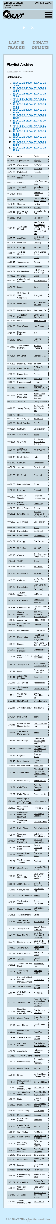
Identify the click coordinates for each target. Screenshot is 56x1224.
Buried (36, 527)
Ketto (36, 287)
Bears (36, 717)
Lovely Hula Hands (39, 947)
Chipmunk (38, 475)
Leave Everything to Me (39, 695)
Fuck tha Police (37, 340)
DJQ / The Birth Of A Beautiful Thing (40, 614)
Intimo (36, 733)
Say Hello (38, 1068)
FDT (35, 177)
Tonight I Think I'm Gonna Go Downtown (40, 748)
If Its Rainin (39, 708)
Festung (37, 243)
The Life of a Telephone (39, 1150)
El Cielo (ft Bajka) (38, 368)
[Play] (24, 27)
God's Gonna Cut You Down (40, 664)
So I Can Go (39, 1088)
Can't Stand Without (39, 238)
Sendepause (39, 463)
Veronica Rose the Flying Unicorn (40, 1194)
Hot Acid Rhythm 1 (38, 347)
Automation (12, 71)
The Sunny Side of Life (38, 656)
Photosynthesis (40, 280)
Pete (50, 3)
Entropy (37, 382)
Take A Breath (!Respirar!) (40, 1136)
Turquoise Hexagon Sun (39, 497)
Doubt (36, 257)
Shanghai (38, 295)
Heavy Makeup (40, 401)
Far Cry (37, 204)
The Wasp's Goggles (39, 814)
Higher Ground (40, 801)
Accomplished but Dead (40, 303)
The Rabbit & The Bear (39, 1011)
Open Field (38, 677)
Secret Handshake (38, 902)
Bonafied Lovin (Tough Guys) (40, 555)
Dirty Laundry (39, 536)
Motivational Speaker (39, 601)
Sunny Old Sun (40, 1082)
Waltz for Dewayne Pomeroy (38, 787)
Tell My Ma (38, 1132)
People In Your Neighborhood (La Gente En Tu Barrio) (40, 1002)
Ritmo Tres (38, 418)
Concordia (38, 267)
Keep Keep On (40, 310)
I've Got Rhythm (37, 986)
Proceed (37, 490)
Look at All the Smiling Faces (40, 199)
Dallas (36, 915)
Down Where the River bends (39, 876)
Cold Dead (38, 531)
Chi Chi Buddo (40, 993)
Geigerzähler (39, 429)
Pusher (37, 374)
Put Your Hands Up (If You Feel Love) (40, 514)
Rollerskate (38, 1170)
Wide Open (38, 766)
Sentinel (37, 247)
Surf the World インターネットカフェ (40, 441)
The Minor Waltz (38, 854)
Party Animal (39, 467)
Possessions (39, 683)
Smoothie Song (40, 701)
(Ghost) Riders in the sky (40, 928)
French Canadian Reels (38, 847)
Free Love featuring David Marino (40, 387)
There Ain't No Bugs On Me (40, 1093)
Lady (36, 457)
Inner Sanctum (40, 320)
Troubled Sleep (40, 808)
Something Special (38, 188)
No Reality (38, 218)
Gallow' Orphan (40, 828)
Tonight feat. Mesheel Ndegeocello (39, 637)
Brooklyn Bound (37, 755)
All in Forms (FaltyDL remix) (40, 644)
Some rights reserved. (36, 1219)
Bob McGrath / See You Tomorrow (40, 1061)
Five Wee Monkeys (38, 971)
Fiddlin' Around (40, 780)
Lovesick (37, 625)
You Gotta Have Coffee (39, 841)
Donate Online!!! (40, 45)
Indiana (37, 895)
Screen (37, 508)
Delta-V (37, 262)
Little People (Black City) (39, 271)
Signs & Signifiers (38, 884)
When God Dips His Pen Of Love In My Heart (40, 772)
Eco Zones (38, 423)
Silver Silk (38, 379)
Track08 (37, 861)
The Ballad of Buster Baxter (40, 1044)
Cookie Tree (39, 979)
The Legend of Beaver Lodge (40, 1105)
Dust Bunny (39, 1110)
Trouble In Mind (40, 688)
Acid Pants (38, 415)
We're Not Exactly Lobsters (38, 1143)
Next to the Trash (38, 953)
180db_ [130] (39, 620)
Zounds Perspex (37, 160)
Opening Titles (40, 1115)
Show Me (38, 169)
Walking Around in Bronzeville (40, 1182)
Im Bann (37, 364)
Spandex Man (40, 356)
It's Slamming (39, 1155)
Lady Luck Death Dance (39, 835)
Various (37, 1126)
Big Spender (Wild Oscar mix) (39, 408)
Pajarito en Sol (40, 794)
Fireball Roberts (37, 959)
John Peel (38, 1032)
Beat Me (37, 207)
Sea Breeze (39, 921)
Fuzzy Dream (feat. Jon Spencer (39, 395)
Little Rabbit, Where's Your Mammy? (39, 740)
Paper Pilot (38, 1056)
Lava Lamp (38, 504)
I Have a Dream (37, 1099)
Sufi (35, 333)
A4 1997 (37, 548)
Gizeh (36, 484)
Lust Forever (39, 326)
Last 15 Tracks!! (16, 45)
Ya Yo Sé (38, 165)
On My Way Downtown (39, 671)
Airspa (36, 435)
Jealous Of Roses (38, 194)
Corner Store (39, 630)
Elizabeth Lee (39, 650)
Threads (37, 172)
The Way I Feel (40, 821)
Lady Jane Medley (38, 1051)
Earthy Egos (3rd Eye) (39, 316)
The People (38, 541)
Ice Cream (38, 567)
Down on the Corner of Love (40, 942)
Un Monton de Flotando (40, 212)
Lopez (36, 276)
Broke (36, 561)
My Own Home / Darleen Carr (40, 1075)
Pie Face (37, 573)
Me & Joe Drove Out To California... (39, 935)
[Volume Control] (32, 27)
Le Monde (38, 594)
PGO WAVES (40, 450)
